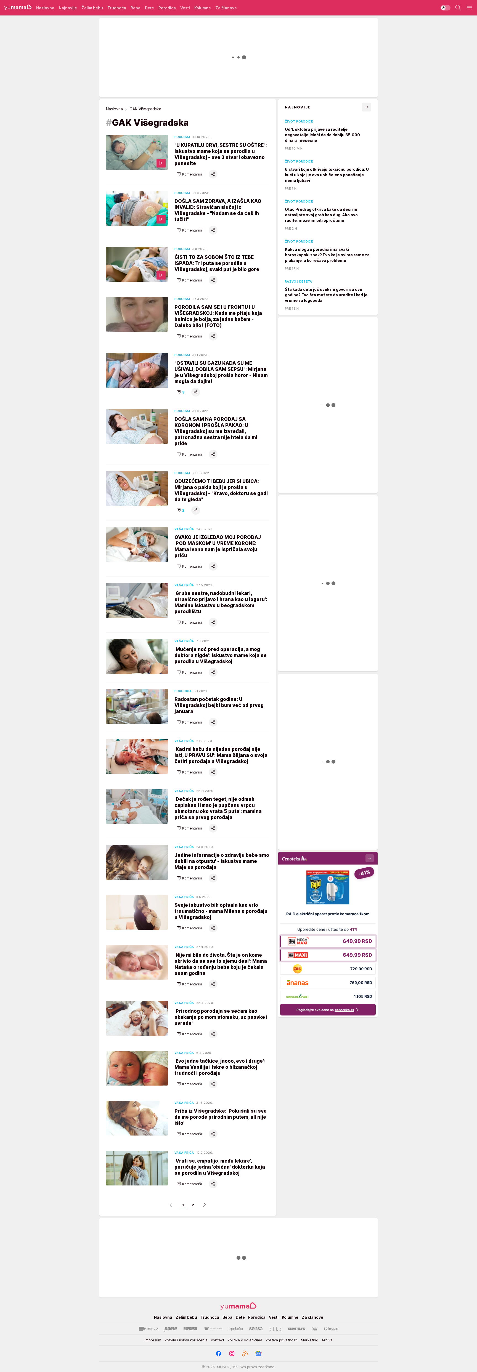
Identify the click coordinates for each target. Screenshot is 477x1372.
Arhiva (327, 1340)
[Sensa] (256, 1328)
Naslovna (114, 109)
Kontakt (217, 1340)
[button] (189, 174)
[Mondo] (148, 1328)
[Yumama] (18, 7)
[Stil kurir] (314, 1328)
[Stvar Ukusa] (213, 1328)
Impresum (153, 1340)
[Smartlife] (296, 1328)
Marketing (309, 1340)
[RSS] (245, 1353)
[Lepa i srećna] (236, 1328)
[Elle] (275, 1328)
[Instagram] (231, 1353)
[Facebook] (218, 1353)
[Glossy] (331, 1328)
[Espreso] (190, 1328)
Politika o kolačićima (244, 1340)
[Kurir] (170, 1328)
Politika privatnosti (282, 1340)
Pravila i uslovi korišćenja (186, 1340)
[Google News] (258, 1353)
